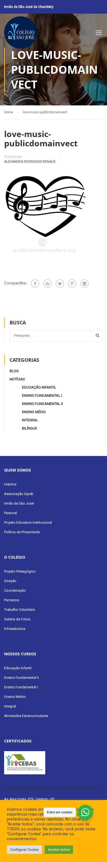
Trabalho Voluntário (19, 610)
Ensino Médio (34, 412)
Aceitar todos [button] (59, 850)
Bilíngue (29, 428)
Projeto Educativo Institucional (28, 522)
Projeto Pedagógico (20, 571)
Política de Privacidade (22, 532)
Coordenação (15, 590)
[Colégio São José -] (20, 33)
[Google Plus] (47, 283)
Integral (30, 420)
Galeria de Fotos (17, 619)
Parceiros (11, 600)
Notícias (17, 379)
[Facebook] (35, 283)
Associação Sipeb (18, 494)
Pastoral (10, 513)
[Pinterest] (72, 283)
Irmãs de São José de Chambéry (29, 7)
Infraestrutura (14, 629)
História (10, 484)
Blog (14, 371)
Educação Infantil (39, 387)
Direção (10, 581)
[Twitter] (60, 283)
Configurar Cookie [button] (24, 850)
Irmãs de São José (19, 503)
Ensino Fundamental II (42, 404)
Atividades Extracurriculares (26, 716)
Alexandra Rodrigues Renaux (30, 162)
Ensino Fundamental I (42, 395)
